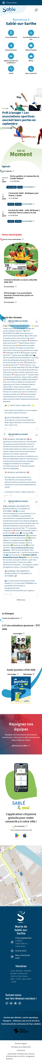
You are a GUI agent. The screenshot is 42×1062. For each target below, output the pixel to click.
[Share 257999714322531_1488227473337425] (37, 595)
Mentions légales (21, 1043)
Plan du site (21, 1050)
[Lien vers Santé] (11, 70)
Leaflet (29, 905)
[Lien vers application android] (17, 835)
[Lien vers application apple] (25, 835)
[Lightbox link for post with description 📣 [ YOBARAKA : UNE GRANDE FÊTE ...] (21, 536)
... (18, 425)
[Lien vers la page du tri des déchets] (21, 1031)
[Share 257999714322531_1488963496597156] (37, 496)
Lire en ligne (17, 633)
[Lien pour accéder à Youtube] (15, 1003)
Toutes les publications (11, 618)
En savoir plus (7, 128)
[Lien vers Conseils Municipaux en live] (31, 35)
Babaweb (9, 1059)
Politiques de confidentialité (21, 1047)
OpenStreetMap (37, 905)
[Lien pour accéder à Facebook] (6, 1003)
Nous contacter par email (22, 956)
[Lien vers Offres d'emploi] (31, 46)
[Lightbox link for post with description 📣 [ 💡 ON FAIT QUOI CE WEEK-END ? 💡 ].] (21, 364)
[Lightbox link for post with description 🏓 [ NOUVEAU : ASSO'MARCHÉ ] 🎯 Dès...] (21, 454)
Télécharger (27, 674)
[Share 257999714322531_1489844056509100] (37, 429)
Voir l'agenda (7, 171)
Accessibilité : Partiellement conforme (21, 1054)
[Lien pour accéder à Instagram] (19, 1003)
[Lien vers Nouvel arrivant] (11, 46)
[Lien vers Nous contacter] (31, 70)
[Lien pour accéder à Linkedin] (11, 1003)
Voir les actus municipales (12, 239)
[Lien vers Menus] (31, 57)
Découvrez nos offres (20, 746)
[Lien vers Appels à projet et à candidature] (11, 58)
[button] (21, 874)
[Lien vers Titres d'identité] (11, 34)
